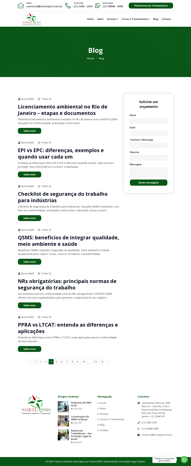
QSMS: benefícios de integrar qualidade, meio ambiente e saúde (68, 240)
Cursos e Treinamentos (135, 19)
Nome (133, 115)
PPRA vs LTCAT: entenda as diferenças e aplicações (68, 328)
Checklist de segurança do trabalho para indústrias (63, 197)
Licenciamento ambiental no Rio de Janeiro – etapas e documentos (62, 109)
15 (102, 361)
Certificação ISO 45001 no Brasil (80, 418)
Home (90, 19)
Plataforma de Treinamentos (151, 5)
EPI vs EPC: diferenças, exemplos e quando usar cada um (61, 153)
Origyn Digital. (137, 461)
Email (132, 127)
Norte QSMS (27, 99)
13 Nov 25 (45, 99)
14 (95, 361)
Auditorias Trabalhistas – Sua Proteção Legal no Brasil (81, 435)
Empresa (134, 152)
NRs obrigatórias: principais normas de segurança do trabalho (67, 284)
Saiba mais (29, 130)
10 (83, 361)
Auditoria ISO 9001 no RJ (81, 404)
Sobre (100, 19)
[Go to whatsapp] (184, 459)
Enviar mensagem (149, 182)
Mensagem (136, 164)
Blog (155, 19)
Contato (166, 19)
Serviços (111, 19)
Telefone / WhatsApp (141, 139)
